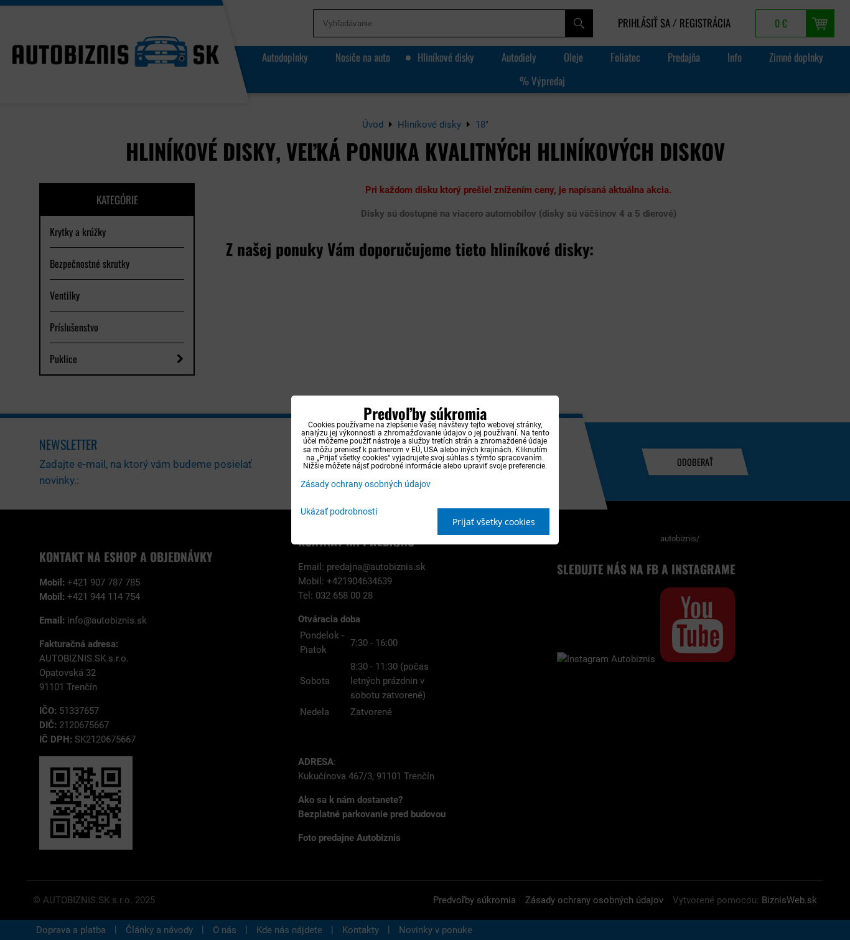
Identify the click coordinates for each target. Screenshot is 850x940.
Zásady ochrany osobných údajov (366, 484)
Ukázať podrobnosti (339, 512)
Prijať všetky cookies (493, 522)
